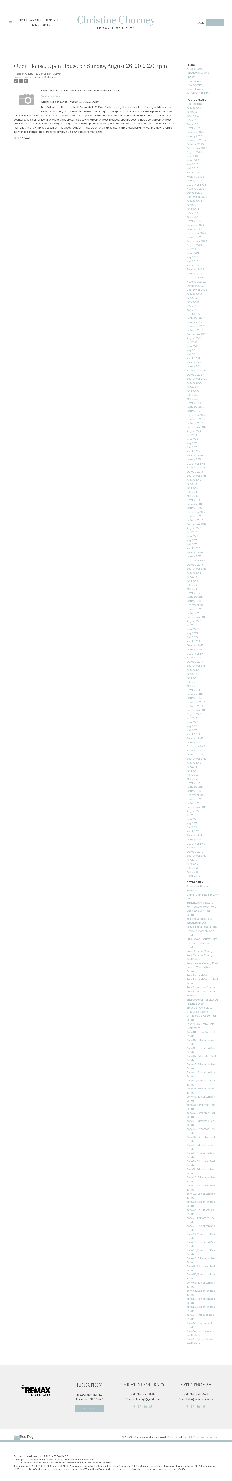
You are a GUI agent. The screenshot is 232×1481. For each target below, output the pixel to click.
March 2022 (194, 314)
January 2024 (194, 229)
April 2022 (192, 309)
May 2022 (192, 306)
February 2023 (195, 269)
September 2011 (196, 807)
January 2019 (194, 459)
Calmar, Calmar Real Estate (202, 894)
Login (200, 22)
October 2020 (195, 374)
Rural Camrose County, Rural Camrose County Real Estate (200, 955)
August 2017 (194, 528)
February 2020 (195, 406)
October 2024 (195, 192)
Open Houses (195, 89)
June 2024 (193, 208)
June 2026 (193, 116)
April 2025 (192, 168)
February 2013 (195, 738)
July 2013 (192, 718)
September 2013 (196, 710)
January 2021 (194, 366)
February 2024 (195, 225)
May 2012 (192, 774)
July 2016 (192, 576)
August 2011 (194, 811)
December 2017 (196, 512)
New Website (194, 85)
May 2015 (192, 633)
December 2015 (196, 604)
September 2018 (196, 475)
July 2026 (192, 111)
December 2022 (196, 277)
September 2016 (196, 568)
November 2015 (196, 609)
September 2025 (197, 148)
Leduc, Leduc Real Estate (202, 926)
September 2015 (196, 617)
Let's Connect (89, 1408)
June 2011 (192, 819)
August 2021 (194, 338)
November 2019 (196, 419)
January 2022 (194, 322)
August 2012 (194, 762)
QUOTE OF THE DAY (199, 93)
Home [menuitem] (24, 20)
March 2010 (193, 875)
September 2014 (197, 665)
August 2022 (194, 293)
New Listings (194, 81)
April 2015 (192, 637)
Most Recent (194, 103)
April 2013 (192, 730)
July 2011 (191, 815)
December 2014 (196, 653)
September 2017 (196, 524)
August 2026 (194, 107)
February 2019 (195, 455)
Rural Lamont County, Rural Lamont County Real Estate (202, 967)
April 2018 (192, 495)
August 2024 (194, 200)
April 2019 (192, 447)
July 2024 (192, 204)
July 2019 (192, 435)
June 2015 (192, 629)
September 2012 (196, 758)
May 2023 (192, 257)
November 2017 (196, 516)
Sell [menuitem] (45, 25)
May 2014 (192, 681)
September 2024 (197, 196)
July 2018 (192, 483)
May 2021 (192, 350)
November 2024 (196, 188)
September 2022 (197, 289)
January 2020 (194, 411)
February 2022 (195, 318)
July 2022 (192, 297)
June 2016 (192, 580)
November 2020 (196, 370)
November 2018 (196, 467)
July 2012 (192, 766)
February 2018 (195, 504)
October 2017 (195, 520)
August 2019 (194, 431)
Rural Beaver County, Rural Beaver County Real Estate (202, 943)
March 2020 (194, 402)
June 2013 (192, 722)
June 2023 (193, 253)
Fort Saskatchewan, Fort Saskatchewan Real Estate (201, 910)
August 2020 (194, 382)
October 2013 (195, 706)
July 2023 (192, 249)
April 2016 (192, 588)
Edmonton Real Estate (200, 902)
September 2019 (196, 427)
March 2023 (193, 265)
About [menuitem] (34, 20)
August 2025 (194, 152)
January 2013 (194, 742)
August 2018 (194, 479)
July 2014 (192, 673)
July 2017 (192, 532)
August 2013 (194, 714)
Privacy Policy (174, 1437)
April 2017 (192, 544)
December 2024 (196, 184)
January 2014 (194, 698)
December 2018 (196, 463)
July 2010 (192, 859)
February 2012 (195, 786)
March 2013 (193, 734)
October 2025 (195, 144)
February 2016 (195, 596)
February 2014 (195, 694)
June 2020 (193, 390)
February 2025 (195, 176)
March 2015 (193, 641)
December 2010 (196, 843)
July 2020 (192, 386)
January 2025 (194, 180)
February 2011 (195, 835)
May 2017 (192, 540)
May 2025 (192, 164)
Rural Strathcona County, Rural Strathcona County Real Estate (201, 991)
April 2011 (192, 827)
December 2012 (196, 746)
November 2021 (196, 326)
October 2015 (195, 613)
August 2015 (194, 621)
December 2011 (196, 794)
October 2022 (195, 285)
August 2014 (194, 669)
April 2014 (192, 685)
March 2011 (193, 831)
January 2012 (194, 791)
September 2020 (197, 378)
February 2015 (195, 645)
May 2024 (193, 212)
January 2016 (194, 601)
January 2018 (194, 508)
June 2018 (192, 487)
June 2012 (192, 770)
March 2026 (193, 128)
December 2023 (196, 233)
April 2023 (192, 261)
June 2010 (192, 863)
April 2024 (193, 216)
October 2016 (195, 564)
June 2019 (192, 439)
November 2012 (196, 750)
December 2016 (196, 560)
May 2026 (192, 119)
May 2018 (192, 491)
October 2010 (195, 851)
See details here (50, 96)
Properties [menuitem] (52, 20)
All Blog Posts (194, 68)
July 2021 (192, 342)
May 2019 (192, 443)
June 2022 (193, 301)
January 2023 (194, 273)
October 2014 (195, 661)
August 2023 (194, 245)
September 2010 (197, 855)
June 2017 (192, 536)
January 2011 (194, 839)
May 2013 (192, 726)
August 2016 (194, 572)
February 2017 (195, 552)
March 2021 (193, 358)
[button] (200, 22)
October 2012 (195, 754)
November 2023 (196, 237)
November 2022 (196, 281)
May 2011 (192, 823)
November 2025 (196, 140)
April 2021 (192, 354)
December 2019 (196, 415)
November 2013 (196, 702)
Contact (215, 22)
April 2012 (192, 778)
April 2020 (193, 398)
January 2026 (194, 136)
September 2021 (196, 334)
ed (188, 898)
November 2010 (196, 847)
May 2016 (192, 584)
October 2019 (195, 423)
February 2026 (195, 132)
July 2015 (192, 625)
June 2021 (192, 346)
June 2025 (193, 160)
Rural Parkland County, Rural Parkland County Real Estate (202, 979)
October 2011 (194, 803)
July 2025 (192, 156)
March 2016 (193, 592)
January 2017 (194, 556)
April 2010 (192, 871)
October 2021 (195, 330)
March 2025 (194, 172)
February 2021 (195, 362)
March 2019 (193, 451)
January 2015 (194, 649)
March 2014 (193, 689)
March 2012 (193, 782)
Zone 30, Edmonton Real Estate (40, 76)
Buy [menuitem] (34, 25)
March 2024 (194, 221)
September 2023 (197, 241)
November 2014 (196, 657)
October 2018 (195, 471)
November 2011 (196, 799)
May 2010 (192, 867)
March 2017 (193, 548)
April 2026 (192, 124)
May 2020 (193, 394)
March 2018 (193, 499)
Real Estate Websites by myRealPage (200, 1437)
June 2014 (192, 677)
